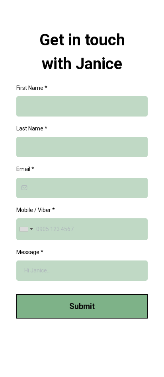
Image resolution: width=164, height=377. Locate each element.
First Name (31, 88)
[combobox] (26, 229)
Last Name (31, 128)
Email (25, 169)
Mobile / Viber (35, 210)
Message (29, 252)
